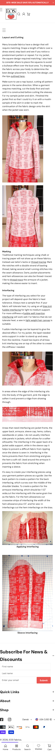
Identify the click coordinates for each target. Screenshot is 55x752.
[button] (28, 14)
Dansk (25, 719)
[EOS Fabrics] (11, 14)
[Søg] (18, 14)
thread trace (16, 279)
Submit (44, 680)
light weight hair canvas (38, 320)
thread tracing (38, 262)
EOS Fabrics (15, 739)
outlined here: (18, 76)
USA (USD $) (45, 719)
